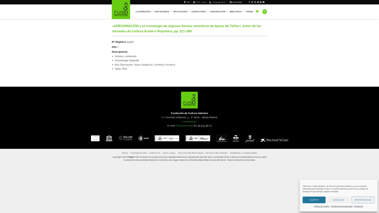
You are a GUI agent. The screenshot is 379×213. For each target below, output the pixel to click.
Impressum (358, 206)
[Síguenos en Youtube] (263, 2)
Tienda (249, 12)
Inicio (125, 153)
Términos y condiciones (243, 153)
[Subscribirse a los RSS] (261, 2)
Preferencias (363, 200)
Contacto (154, 153)
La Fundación (143, 12)
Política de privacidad (190, 153)
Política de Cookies (216, 153)
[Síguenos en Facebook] (249, 2)
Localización (189, 121)
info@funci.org (184, 125)
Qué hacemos (162, 12)
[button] (236, 2)
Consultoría (198, 12)
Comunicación (218, 12)
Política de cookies (321, 206)
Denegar (338, 200)
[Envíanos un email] (258, 2)
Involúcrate (180, 12)
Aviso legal (169, 153)
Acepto (314, 200)
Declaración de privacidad (341, 206)
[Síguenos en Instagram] (252, 2)
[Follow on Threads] (255, 2)
